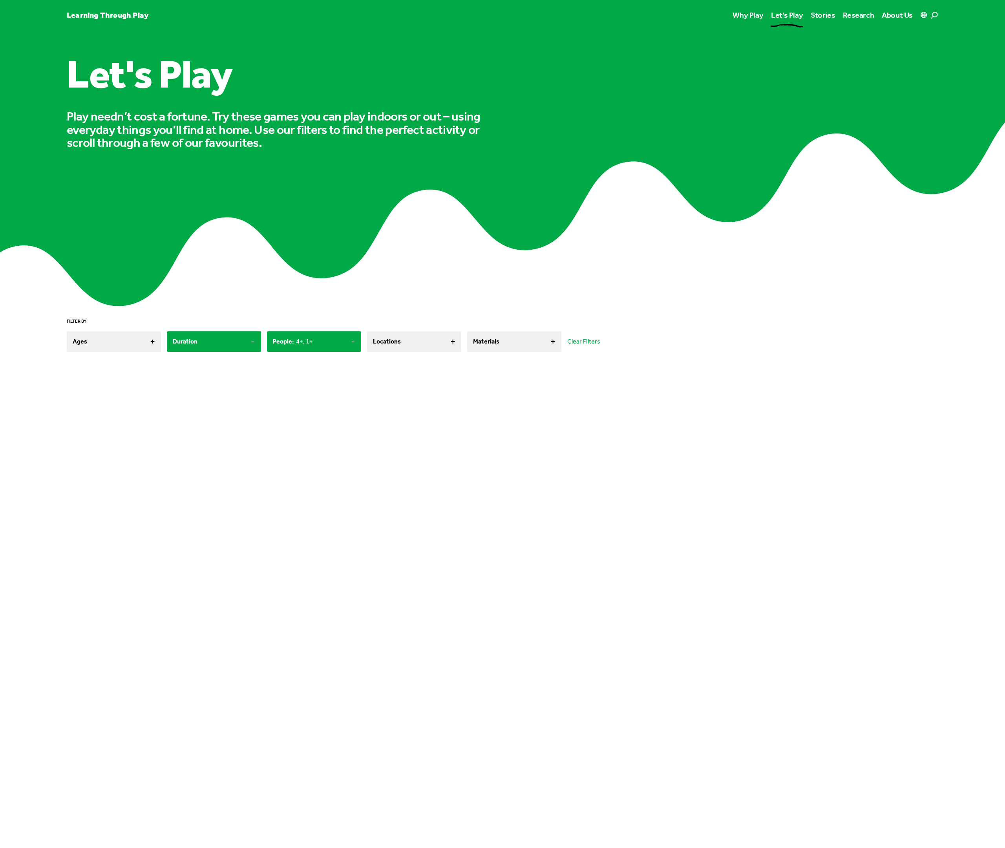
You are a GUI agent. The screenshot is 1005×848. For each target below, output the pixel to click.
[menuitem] (787, 14)
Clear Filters (583, 341)
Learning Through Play (107, 15)
